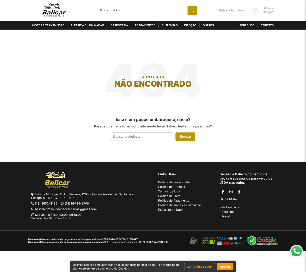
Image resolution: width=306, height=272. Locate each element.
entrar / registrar (231, 10)
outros (208, 25)
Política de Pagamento (173, 200)
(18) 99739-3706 (77, 203)
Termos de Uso (169, 191)
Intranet (225, 216)
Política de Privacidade (174, 182)
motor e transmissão (48, 25)
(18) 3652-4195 (46, 203)
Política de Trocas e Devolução (179, 205)
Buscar (185, 136)
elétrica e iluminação (87, 25)
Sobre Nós (227, 211)
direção (190, 25)
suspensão (170, 25)
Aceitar (225, 266)
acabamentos (144, 25)
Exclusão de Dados (171, 209)
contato (267, 25)
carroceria (119, 25)
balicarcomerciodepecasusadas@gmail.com (66, 209)
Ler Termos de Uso (199, 266)
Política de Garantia (171, 186)
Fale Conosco (229, 207)
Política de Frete (169, 196)
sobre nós (246, 25)
